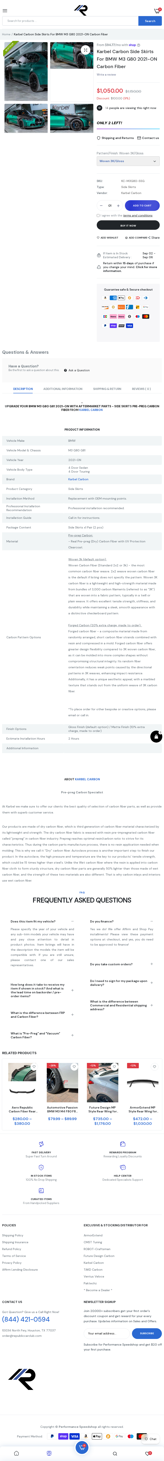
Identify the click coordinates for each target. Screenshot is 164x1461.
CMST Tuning (93, 1242)
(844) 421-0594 (26, 1319)
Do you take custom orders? (111, 964)
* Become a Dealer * (98, 1290)
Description (23, 389)
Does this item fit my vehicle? (33, 921)
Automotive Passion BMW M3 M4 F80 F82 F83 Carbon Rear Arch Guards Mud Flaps (62, 1109)
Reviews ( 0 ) (141, 389)
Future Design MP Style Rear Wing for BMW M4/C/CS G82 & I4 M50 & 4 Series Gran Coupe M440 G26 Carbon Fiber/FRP (102, 1109)
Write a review (106, 74)
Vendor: (102, 193)
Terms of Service (14, 1256)
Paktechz (90, 1283)
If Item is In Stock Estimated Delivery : (117, 255)
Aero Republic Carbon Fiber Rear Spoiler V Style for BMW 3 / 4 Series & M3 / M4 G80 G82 (22, 1109)
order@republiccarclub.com (22, 1336)
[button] (128, 123)
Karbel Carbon (91, 410)
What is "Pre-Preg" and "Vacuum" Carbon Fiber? (35, 1035)
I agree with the (126, 215)
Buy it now (128, 225)
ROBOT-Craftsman (97, 1249)
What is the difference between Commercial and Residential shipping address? (118, 1005)
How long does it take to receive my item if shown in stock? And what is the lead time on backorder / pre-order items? (37, 990)
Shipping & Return (107, 389)
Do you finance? (102, 921)
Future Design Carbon (99, 1256)
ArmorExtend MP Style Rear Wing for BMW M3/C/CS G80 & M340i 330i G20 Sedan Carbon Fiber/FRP (142, 1109)
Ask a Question (79, 370)
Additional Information (62, 389)
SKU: (100, 181)
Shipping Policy (12, 1235)
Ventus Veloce (94, 1276)
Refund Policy (11, 1249)
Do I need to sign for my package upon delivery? (118, 983)
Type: (100, 187)
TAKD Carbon (93, 1269)
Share (155, 238)
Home (6, 34)
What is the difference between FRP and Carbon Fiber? (38, 1015)
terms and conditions (137, 215)
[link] (34, 1067)
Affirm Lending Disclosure (20, 1269)
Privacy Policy (12, 1263)
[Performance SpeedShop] (81, 11)
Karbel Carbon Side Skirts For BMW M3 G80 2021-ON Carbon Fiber (127, 59)
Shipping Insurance (15, 1242)
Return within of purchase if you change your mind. (130, 267)
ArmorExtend (93, 1235)
